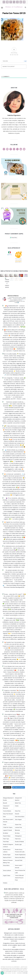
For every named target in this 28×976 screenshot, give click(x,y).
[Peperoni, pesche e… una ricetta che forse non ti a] (14, 749)
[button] (2, 7)
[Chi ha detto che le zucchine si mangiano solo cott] (14, 629)
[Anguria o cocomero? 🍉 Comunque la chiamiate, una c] (14, 701)
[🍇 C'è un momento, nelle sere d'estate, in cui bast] (14, 508)
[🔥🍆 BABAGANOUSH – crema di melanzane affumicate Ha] (14, 316)
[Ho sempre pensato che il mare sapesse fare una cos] (14, 581)
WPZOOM (25, 973)
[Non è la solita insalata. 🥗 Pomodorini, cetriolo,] (14, 364)
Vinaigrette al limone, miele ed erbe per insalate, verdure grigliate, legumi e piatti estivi (14, 945)
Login (25, 61)
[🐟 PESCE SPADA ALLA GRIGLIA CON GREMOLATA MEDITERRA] (14, 460)
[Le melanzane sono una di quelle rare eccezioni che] (14, 557)
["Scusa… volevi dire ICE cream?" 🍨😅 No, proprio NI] (14, 605)
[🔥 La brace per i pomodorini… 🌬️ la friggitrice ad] (14, 484)
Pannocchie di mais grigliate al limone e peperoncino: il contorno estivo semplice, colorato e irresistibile (14, 951)
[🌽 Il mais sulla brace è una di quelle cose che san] (14, 436)
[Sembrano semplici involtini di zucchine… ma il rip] (14, 412)
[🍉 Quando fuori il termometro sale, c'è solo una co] (14, 653)
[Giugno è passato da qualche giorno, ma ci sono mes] (14, 773)
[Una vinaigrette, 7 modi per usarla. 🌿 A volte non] (14, 388)
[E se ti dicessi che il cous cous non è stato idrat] (14, 677)
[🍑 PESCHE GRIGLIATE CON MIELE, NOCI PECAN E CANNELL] (14, 340)
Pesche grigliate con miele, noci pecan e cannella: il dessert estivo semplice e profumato (14, 939)
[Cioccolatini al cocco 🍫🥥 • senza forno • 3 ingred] (14, 725)
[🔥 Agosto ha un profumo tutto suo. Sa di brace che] (14, 533)
